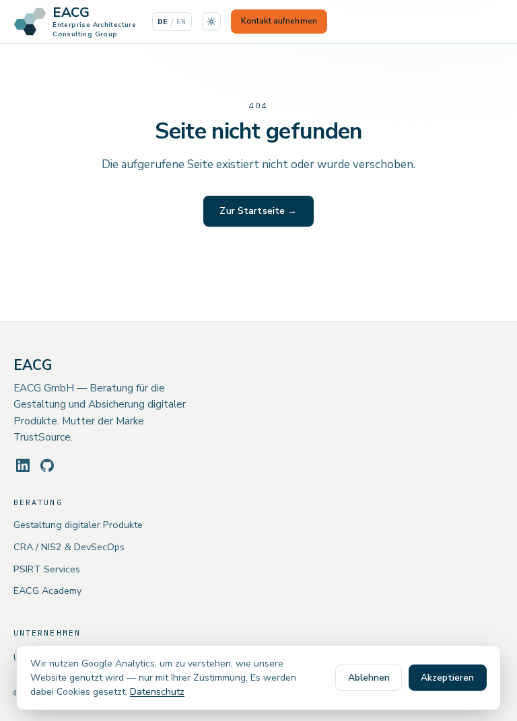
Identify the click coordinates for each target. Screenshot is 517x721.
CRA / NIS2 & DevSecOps (69, 547)
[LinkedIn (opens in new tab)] (22, 465)
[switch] (211, 21)
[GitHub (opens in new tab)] (47, 465)
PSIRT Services (46, 569)
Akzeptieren (447, 677)
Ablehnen (369, 677)
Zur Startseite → (258, 210)
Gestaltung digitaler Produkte (78, 524)
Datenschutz (157, 691)
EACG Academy (47, 590)
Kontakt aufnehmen (279, 20)
